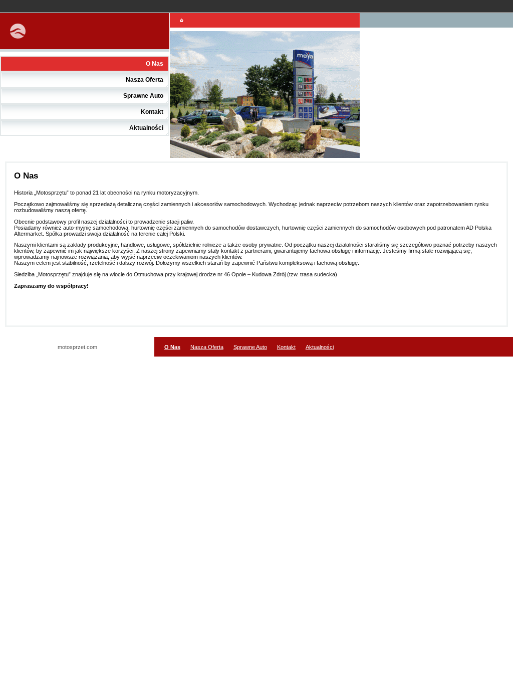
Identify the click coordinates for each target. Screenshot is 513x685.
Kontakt (152, 111)
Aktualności (146, 127)
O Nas (154, 63)
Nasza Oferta (144, 79)
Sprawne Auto (143, 95)
